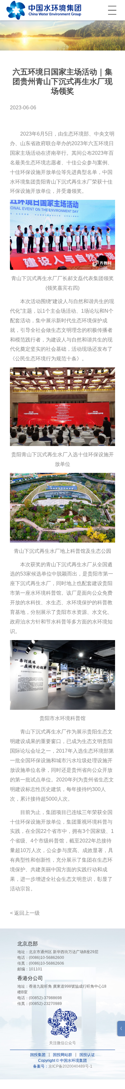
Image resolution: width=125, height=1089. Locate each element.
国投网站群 (62, 1055)
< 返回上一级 (25, 913)
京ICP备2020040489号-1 (70, 1066)
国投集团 (38, 1055)
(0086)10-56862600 (46, 957)
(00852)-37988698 (45, 998)
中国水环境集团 (43, 10)
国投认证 (87, 1055)
